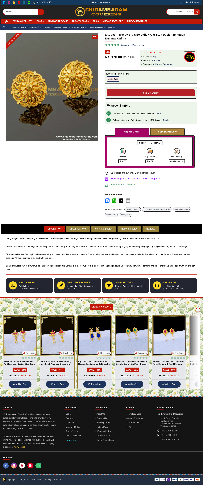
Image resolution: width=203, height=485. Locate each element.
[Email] (24, 2)
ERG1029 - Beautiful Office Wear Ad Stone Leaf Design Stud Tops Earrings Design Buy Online (19, 362)
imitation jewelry (133, 209)
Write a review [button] (138, 45)
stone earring (112, 215)
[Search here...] (41, 12)
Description (54, 229)
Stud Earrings (44, 27)
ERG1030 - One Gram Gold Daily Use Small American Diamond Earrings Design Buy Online (56, 362)
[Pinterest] (19, 2)
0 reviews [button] (125, 45)
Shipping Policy (104, 229)
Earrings (33, 27)
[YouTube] (14, 2)
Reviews (150, 229)
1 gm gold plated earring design (157, 209)
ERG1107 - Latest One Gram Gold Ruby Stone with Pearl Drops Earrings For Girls (168, 362)
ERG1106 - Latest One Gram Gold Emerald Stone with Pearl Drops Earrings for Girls (131, 362)
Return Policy (129, 229)
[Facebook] (5, 2)
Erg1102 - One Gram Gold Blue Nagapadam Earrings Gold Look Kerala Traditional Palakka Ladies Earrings (94, 362)
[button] (29, 353)
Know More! (19, 447)
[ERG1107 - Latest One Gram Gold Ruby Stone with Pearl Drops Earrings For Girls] (169, 336)
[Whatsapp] (38, 466)
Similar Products (101, 307)
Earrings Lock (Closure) (117, 74)
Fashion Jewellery (20, 27)
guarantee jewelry (182, 209)
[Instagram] (9, 2)
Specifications (78, 229)
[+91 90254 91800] (29, 2)
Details (158, 114)
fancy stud (125, 215)
